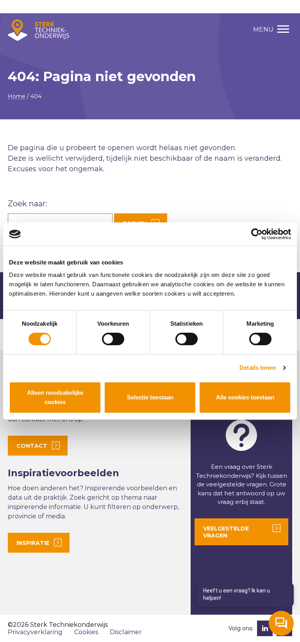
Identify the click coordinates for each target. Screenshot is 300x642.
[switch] (113, 339)
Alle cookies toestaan (245, 397)
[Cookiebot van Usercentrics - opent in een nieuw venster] (257, 234)
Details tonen (257, 367)
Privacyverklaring (35, 632)
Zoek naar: (27, 203)
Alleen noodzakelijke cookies (55, 397)
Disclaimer (126, 632)
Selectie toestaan (150, 397)
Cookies (86, 632)
